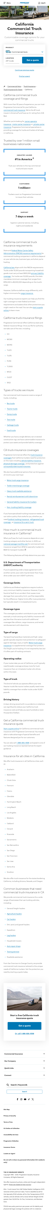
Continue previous (24, 70)
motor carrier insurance (21, 124)
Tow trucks (11, 420)
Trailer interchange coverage (18, 486)
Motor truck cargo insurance (18, 480)
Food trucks (11, 430)
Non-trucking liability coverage (19, 507)
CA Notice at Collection (12, 1128)
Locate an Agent (9, 1153)
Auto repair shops (13, 946)
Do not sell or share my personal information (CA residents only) (24, 1161)
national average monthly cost (16, 544)
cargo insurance (27, 293)
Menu (9, 3)
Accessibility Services (11, 1135)
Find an (24, 76)
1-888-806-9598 (23, 743)
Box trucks (11, 403)
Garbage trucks (13, 425)
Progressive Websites (11, 1141)
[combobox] (24, 52)
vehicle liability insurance (31, 461)
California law (9, 267)
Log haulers (11, 935)
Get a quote (25, 1025)
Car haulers (11, 919)
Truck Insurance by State (13, 90)
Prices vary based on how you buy (20, 1184)
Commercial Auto (14, 86)
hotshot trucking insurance (18, 519)
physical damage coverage (14, 464)
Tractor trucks (12, 409)
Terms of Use (8, 1122)
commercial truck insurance (14, 110)
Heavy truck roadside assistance (19, 491)
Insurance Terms (9, 1147)
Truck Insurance (30, 86)
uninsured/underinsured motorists (17, 466)
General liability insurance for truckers (21, 502)
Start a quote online (11, 729)
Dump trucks (12, 414)
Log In (43, 3)
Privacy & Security (10, 1116)
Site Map (7, 1109)
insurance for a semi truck (24, 522)
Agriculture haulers (14, 914)
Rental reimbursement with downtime (22, 496)
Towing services (13, 952)
